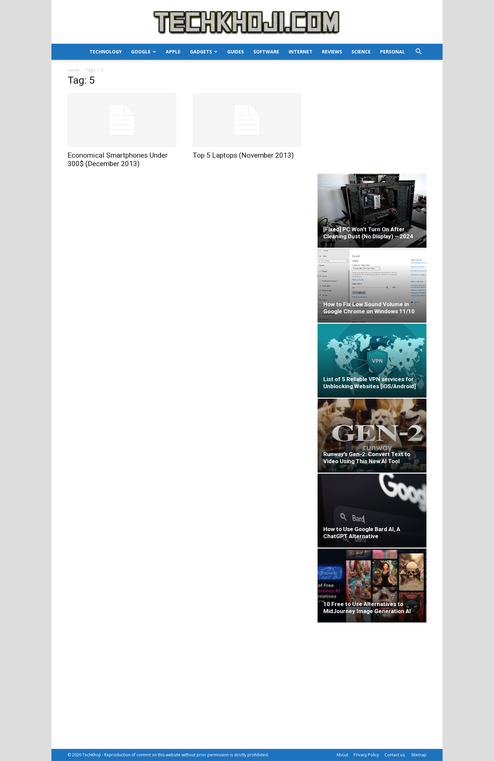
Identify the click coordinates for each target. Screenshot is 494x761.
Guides (235, 51)
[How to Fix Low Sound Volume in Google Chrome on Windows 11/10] (372, 286)
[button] (418, 52)
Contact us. (395, 755)
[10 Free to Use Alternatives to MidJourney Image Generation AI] (372, 586)
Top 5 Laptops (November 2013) (243, 155)
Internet (301, 51)
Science (361, 51)
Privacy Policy (366, 755)
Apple (173, 51)
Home (73, 70)
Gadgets (201, 51)
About (342, 755)
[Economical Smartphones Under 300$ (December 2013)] (122, 120)
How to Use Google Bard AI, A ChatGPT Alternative (361, 532)
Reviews (332, 51)
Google (141, 51)
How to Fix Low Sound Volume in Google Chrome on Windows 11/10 (369, 308)
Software (266, 51)
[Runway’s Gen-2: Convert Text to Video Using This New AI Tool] (372, 436)
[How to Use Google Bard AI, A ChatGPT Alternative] (372, 511)
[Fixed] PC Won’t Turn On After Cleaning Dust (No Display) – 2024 (368, 233)
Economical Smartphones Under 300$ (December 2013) (118, 159)
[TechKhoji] (247, 22)
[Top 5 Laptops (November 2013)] (247, 120)
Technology (105, 51)
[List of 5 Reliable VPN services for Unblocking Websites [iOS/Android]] (372, 361)
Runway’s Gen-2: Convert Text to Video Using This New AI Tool (366, 458)
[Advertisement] (372, 119)
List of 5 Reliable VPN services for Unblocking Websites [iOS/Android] (369, 383)
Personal (392, 51)
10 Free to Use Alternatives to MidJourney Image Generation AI (367, 607)
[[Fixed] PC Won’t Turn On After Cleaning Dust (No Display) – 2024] (372, 211)
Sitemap (418, 755)
